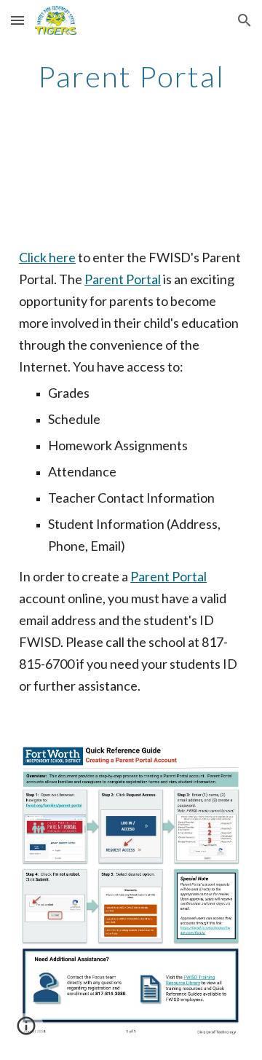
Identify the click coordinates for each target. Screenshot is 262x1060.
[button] (17, 20)
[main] (131, 76)
